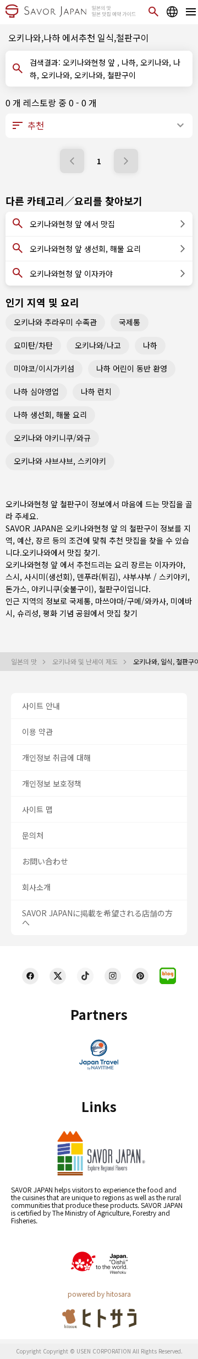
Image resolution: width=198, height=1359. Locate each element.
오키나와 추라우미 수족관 (55, 321)
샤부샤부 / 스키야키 (155, 576)
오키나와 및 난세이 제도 (85, 661)
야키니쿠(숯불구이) (62, 588)
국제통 (129, 321)
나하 (150, 345)
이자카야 (169, 564)
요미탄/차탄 (33, 345)
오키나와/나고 (98, 345)
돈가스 (16, 588)
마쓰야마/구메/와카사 (130, 600)
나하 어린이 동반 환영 (131, 368)
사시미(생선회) (48, 576)
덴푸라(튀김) (97, 576)
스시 (13, 576)
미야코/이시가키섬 (44, 368)
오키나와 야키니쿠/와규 (52, 437)
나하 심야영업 (36, 391)
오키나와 (36, 552)
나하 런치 (96, 391)
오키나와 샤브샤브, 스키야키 (60, 460)
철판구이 (112, 588)
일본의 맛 (24, 661)
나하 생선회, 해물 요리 (50, 414)
